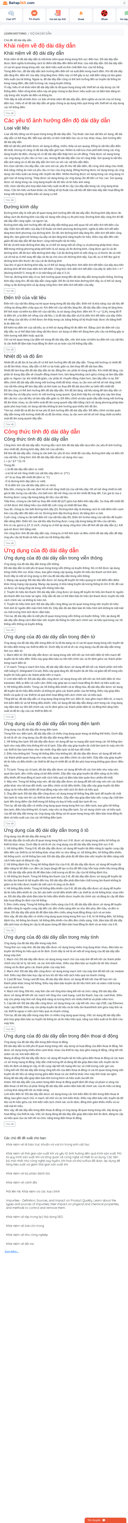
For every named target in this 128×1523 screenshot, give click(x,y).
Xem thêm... (12, 1251)
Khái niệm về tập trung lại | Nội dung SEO (34, 1217)
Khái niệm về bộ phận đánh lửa (28, 1173)
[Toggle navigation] (124, 3)
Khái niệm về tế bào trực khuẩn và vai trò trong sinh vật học (48, 1144)
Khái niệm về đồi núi (20, 1244)
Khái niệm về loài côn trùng (25, 1226)
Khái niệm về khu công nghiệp (27, 1235)
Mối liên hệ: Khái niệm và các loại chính (33, 1191)
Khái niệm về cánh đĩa (21, 1182)
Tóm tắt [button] (10, 113)
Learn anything (15, 33)
